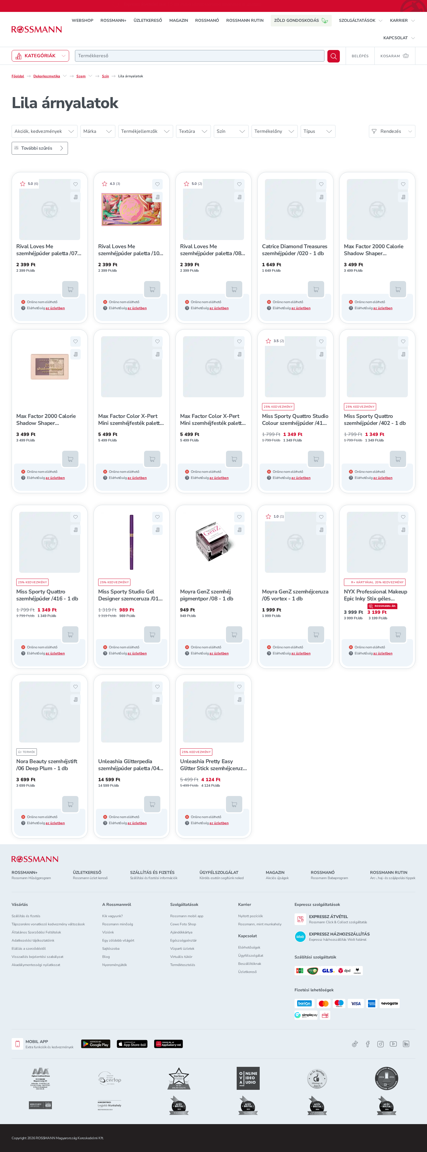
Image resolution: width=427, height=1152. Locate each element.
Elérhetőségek (249, 947)
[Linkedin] (406, 1043)
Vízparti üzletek (182, 948)
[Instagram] (380, 1044)
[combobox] (199, 56)
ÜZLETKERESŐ (148, 20)
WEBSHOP (82, 20)
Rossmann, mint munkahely (259, 924)
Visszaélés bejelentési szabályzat (37, 956)
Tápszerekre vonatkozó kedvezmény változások (48, 924)
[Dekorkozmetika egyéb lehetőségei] (64, 76)
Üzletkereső (247, 971)
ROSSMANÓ (207, 20)
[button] (361, 20)
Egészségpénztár (183, 940)
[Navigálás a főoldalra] (37, 29)
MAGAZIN (178, 20)
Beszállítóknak (249, 963)
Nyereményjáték (114, 965)
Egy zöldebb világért (118, 940)
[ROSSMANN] (35, 859)
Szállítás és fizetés (26, 916)
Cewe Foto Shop (183, 924)
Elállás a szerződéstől (29, 948)
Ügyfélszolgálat (250, 955)
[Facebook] (367, 1044)
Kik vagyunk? (112, 916)
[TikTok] (354, 1044)
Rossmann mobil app (186, 916)
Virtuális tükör (181, 956)
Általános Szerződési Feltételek (36, 932)
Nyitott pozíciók (250, 916)
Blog (106, 956)
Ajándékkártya (181, 932)
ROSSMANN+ (113, 20)
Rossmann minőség (117, 924)
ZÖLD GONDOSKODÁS (296, 20)
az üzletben (55, 308)
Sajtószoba (110, 948)
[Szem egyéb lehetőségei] (90, 76)
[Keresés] (333, 56)
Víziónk (108, 932)
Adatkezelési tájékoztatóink (33, 940)
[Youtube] (393, 1044)
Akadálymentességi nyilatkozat (36, 965)
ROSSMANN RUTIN (244, 20)
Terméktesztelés (182, 965)
